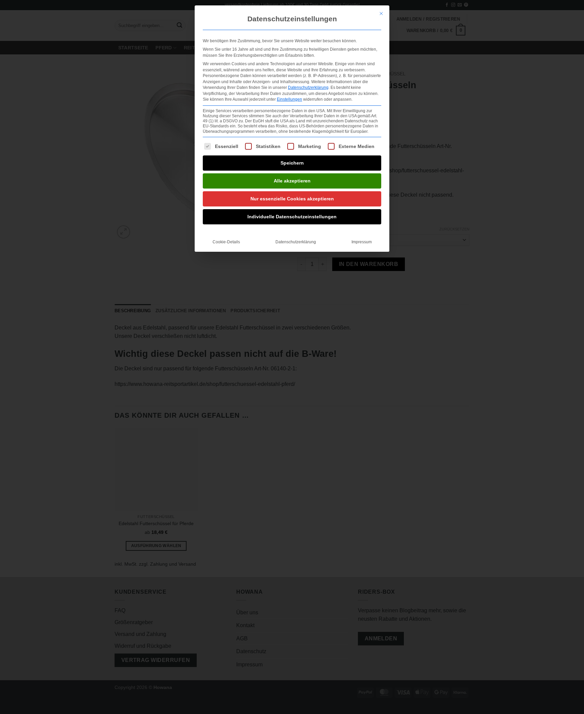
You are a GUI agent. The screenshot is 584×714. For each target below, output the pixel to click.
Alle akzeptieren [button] (292, 180)
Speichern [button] (292, 163)
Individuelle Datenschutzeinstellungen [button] (292, 216)
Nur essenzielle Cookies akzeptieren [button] (292, 198)
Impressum (361, 242)
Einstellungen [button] (289, 99)
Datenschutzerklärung (308, 87)
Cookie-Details (226, 242)
